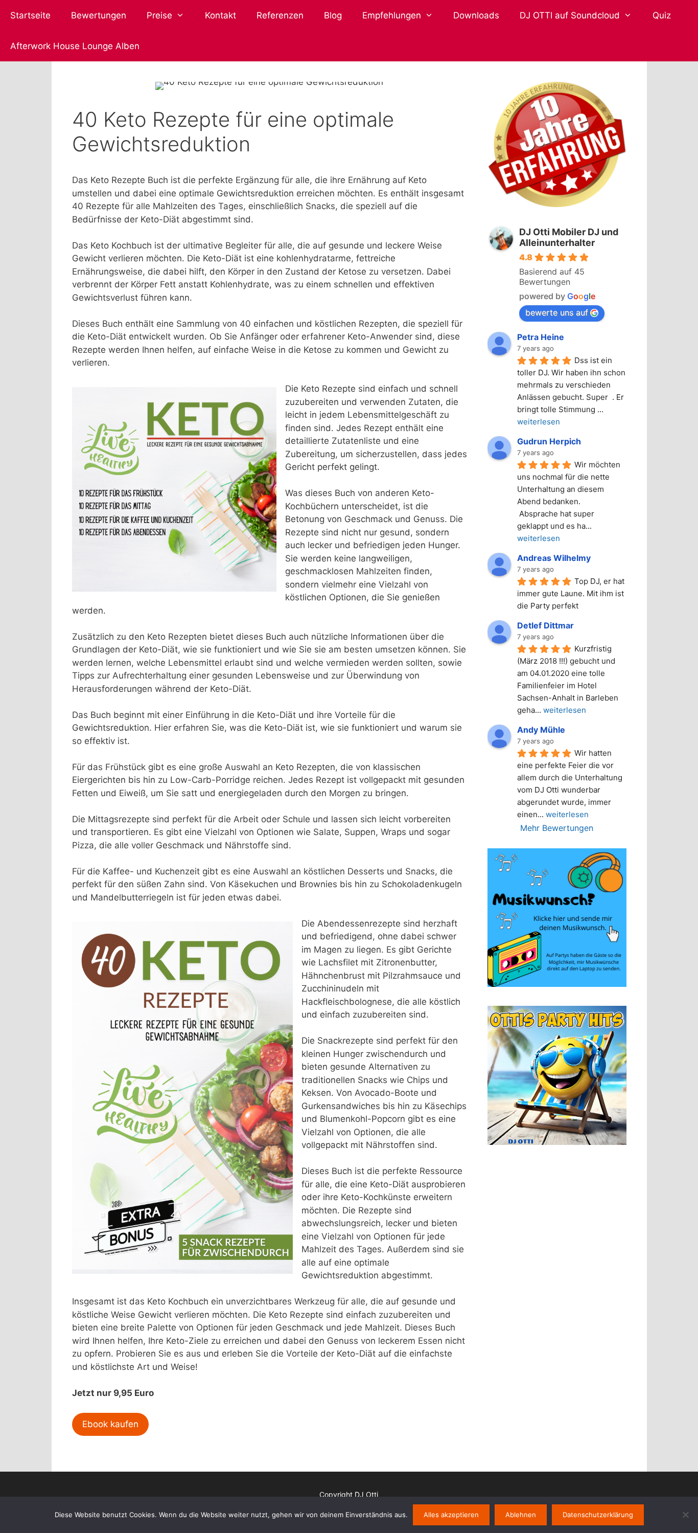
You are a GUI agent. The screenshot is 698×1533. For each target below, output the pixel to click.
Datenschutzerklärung (598, 1515)
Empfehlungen (391, 15)
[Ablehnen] (685, 1514)
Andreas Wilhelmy (554, 558)
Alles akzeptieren (451, 1515)
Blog (333, 15)
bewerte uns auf (556, 312)
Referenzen (280, 15)
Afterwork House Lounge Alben (74, 46)
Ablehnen (520, 1515)
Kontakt (220, 15)
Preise (159, 15)
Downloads (476, 15)
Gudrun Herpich (549, 441)
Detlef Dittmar (545, 625)
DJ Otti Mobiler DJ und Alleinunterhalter (568, 237)
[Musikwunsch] (556, 984)
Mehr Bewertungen (556, 828)
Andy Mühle (541, 730)
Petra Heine (540, 337)
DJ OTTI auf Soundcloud (570, 15)
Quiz (662, 15)
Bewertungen (98, 15)
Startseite (30, 15)
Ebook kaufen (110, 1424)
